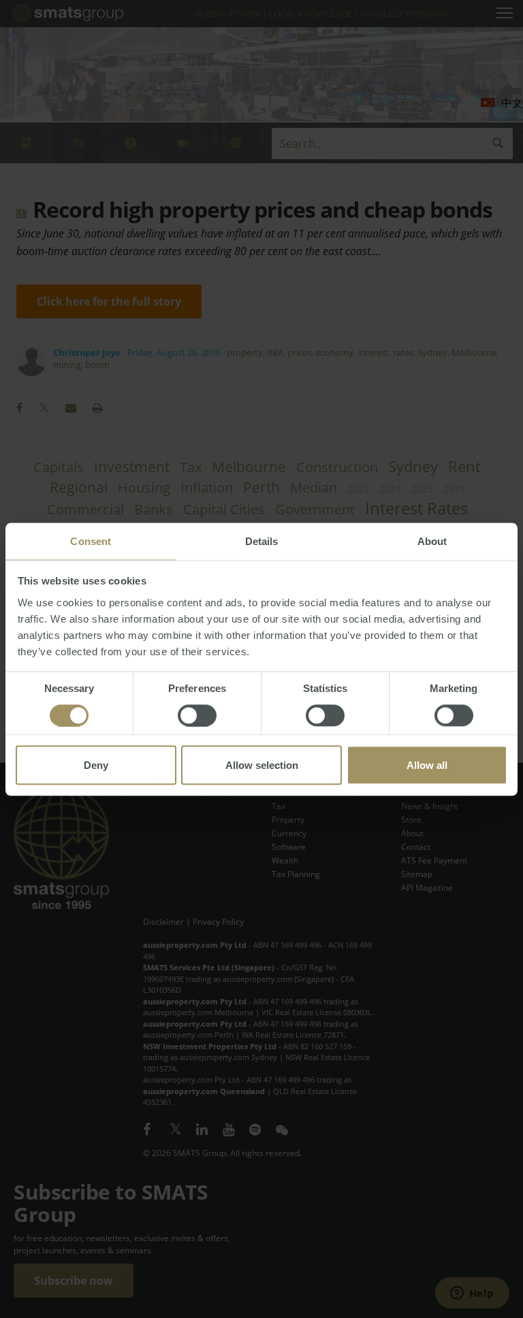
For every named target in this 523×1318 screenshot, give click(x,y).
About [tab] (432, 540)
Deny (96, 764)
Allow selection (261, 764)
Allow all (427, 764)
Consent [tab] (90, 540)
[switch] (197, 715)
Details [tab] (262, 540)
